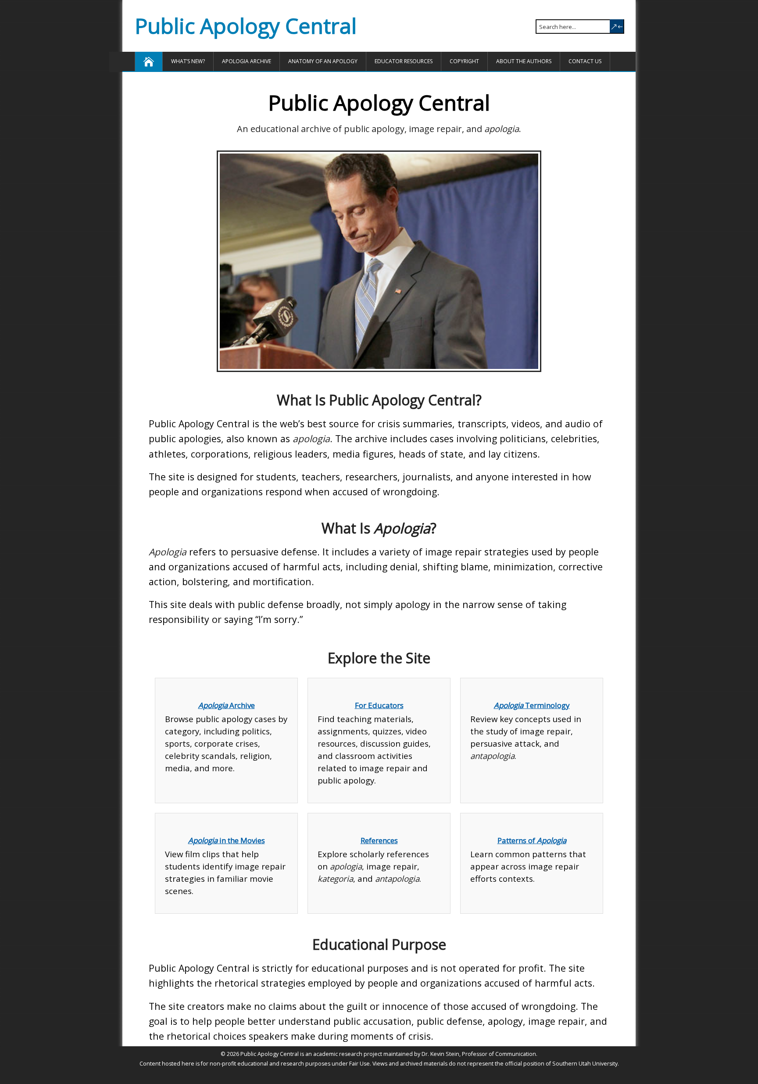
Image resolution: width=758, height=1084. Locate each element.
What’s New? (188, 61)
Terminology (532, 705)
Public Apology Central (246, 25)
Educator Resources (404, 61)
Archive (226, 705)
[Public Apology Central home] (149, 61)
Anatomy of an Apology (323, 61)
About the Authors (523, 61)
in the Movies (226, 840)
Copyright (464, 61)
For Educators (379, 705)
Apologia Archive (246, 61)
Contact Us (584, 61)
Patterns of (531, 840)
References (379, 840)
